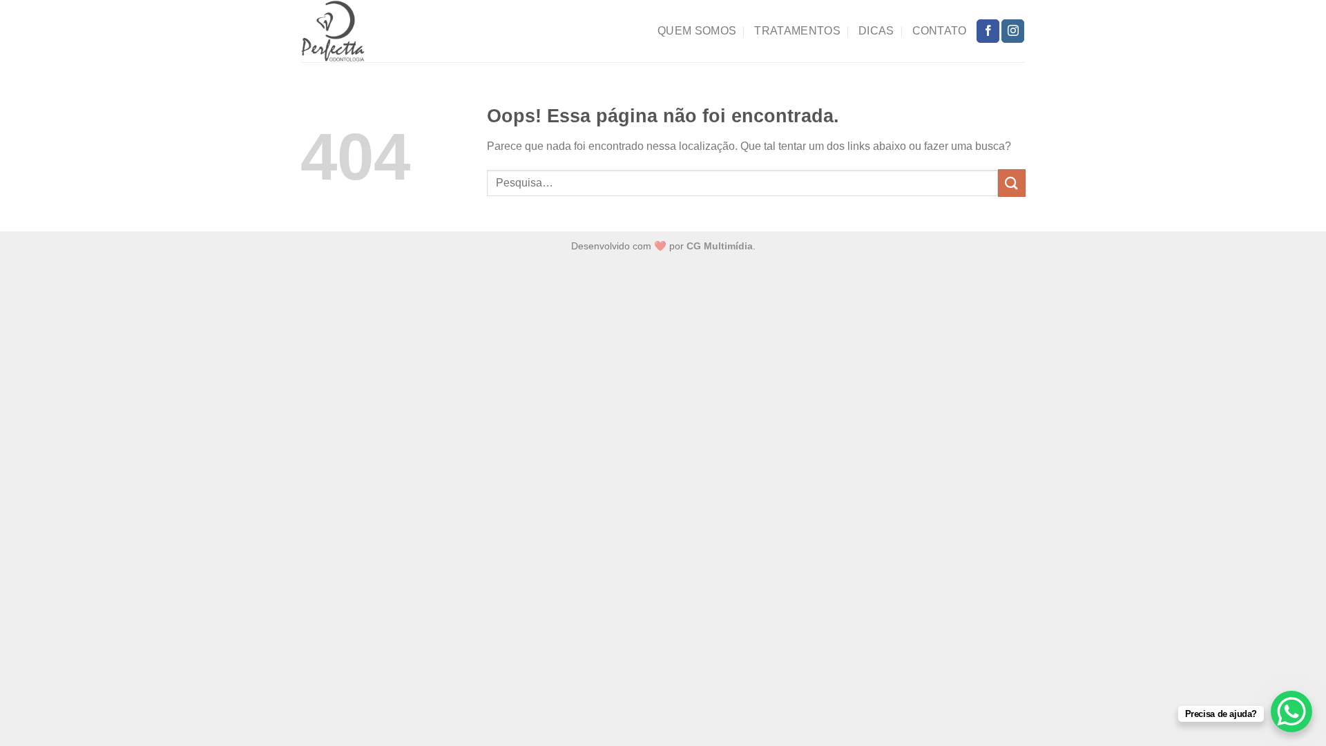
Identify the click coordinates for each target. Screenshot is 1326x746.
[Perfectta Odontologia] (361, 31)
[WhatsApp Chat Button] (1291, 711)
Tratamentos (797, 31)
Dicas (876, 31)
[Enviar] (1012, 182)
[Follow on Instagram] (1012, 31)
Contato (939, 31)
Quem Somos (696, 31)
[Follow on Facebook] (988, 31)
